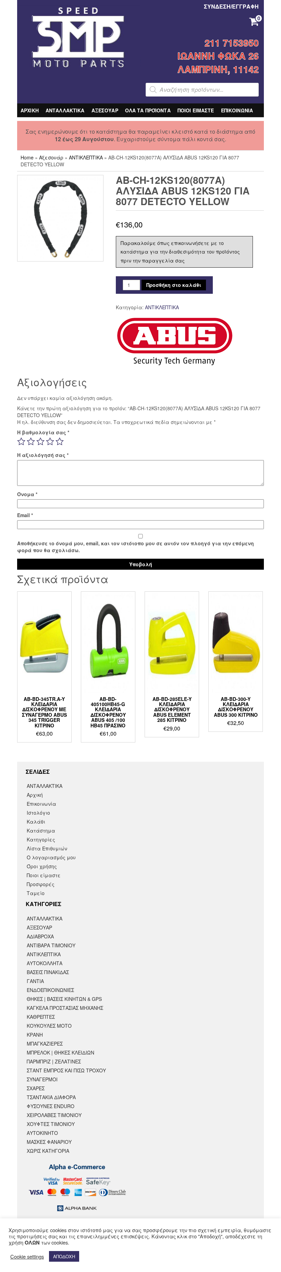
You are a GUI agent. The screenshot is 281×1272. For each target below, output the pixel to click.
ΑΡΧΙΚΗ (30, 110)
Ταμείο (36, 893)
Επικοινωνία (41, 803)
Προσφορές (40, 884)
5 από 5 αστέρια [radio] (60, 441)
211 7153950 (232, 42)
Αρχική (35, 794)
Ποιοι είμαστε (44, 875)
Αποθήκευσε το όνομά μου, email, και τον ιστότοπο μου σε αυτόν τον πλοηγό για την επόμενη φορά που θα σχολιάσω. (135, 547)
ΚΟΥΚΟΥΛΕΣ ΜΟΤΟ (49, 1025)
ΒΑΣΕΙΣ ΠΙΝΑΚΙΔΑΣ (48, 972)
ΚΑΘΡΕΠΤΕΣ (41, 1016)
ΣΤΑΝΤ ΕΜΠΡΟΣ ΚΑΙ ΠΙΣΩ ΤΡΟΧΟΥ (66, 1070)
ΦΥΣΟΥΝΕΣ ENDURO (50, 1106)
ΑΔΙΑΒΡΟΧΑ (40, 936)
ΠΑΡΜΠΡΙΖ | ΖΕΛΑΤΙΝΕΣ (54, 1061)
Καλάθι (36, 821)
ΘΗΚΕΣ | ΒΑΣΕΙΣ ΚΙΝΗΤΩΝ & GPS (64, 998)
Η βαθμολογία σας (43, 432)
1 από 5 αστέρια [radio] (21, 441)
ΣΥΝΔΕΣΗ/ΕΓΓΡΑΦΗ (231, 6)
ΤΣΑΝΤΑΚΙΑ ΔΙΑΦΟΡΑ (51, 1097)
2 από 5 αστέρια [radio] (31, 441)
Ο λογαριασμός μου (51, 857)
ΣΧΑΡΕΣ (36, 1088)
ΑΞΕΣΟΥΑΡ (104, 110)
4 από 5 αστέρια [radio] (50, 441)
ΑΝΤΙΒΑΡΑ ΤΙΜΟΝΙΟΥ (51, 945)
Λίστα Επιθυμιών (47, 848)
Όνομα (27, 494)
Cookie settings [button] (27, 1256)
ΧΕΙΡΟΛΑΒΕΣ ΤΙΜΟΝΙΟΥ (54, 1115)
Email (25, 515)
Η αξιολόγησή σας (43, 454)
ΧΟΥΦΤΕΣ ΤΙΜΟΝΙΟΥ (51, 1123)
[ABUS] (175, 341)
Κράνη (35, 1034)
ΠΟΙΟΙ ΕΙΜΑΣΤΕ (196, 110)
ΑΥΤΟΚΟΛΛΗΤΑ (44, 963)
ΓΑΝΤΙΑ (35, 981)
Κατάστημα (41, 830)
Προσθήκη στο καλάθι (173, 284)
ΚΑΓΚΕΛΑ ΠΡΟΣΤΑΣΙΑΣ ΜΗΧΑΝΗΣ (65, 1007)
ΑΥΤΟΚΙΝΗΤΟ (42, 1132)
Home (27, 157)
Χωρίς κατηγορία (48, 1150)
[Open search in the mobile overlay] (202, 90)
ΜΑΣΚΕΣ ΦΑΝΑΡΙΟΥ (49, 1141)
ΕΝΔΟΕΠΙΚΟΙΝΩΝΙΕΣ (50, 989)
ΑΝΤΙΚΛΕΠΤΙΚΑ (86, 157)
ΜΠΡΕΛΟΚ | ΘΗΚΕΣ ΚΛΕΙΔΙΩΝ (60, 1052)
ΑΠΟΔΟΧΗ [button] (64, 1256)
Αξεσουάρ (51, 157)
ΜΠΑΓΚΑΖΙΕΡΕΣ (45, 1043)
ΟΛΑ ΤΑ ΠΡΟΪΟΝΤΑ (148, 110)
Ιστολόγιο (38, 812)
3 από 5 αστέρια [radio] (40, 441)
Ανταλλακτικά (44, 918)
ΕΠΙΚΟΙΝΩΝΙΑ (237, 110)
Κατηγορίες (41, 839)
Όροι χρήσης (42, 866)
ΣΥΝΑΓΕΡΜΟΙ (42, 1079)
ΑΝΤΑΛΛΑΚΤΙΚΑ (65, 110)
